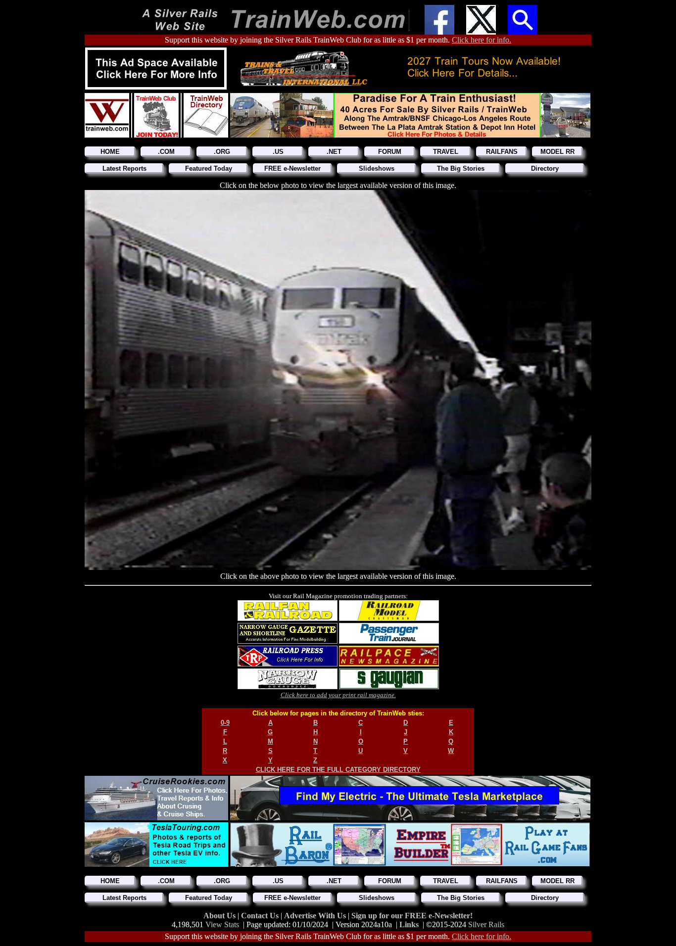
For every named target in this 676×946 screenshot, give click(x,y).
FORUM (389, 151)
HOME (110, 151)
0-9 (225, 722)
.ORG (222, 151)
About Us (220, 915)
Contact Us (261, 915)
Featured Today (208, 168)
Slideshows (376, 168)
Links (409, 924)
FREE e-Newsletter (292, 168)
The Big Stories (460, 168)
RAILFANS (502, 151)
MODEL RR (557, 151)
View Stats (222, 924)
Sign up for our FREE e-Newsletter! (412, 915)
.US (278, 151)
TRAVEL (445, 151)
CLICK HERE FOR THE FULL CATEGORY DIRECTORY (338, 769)
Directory (545, 168)
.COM (166, 151)
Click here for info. (481, 40)
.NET (334, 151)
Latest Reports (124, 168)
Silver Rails (486, 924)
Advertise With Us (316, 915)
